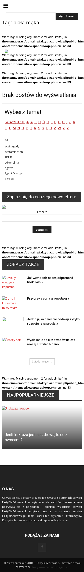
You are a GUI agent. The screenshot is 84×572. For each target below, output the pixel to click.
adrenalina (12, 162)
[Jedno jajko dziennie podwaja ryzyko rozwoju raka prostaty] (13, 324)
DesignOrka (61, 567)
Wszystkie (15, 122)
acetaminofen (14, 152)
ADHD (8, 157)
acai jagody (12, 146)
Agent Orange (14, 173)
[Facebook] (42, 547)
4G (6, 140)
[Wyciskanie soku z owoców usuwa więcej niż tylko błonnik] (13, 345)
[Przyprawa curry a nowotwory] (13, 303)
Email (42, 212)
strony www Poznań (42, 567)
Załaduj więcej (40, 361)
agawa (9, 168)
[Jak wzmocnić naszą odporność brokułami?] (13, 283)
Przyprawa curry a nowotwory (48, 298)
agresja (9, 179)
